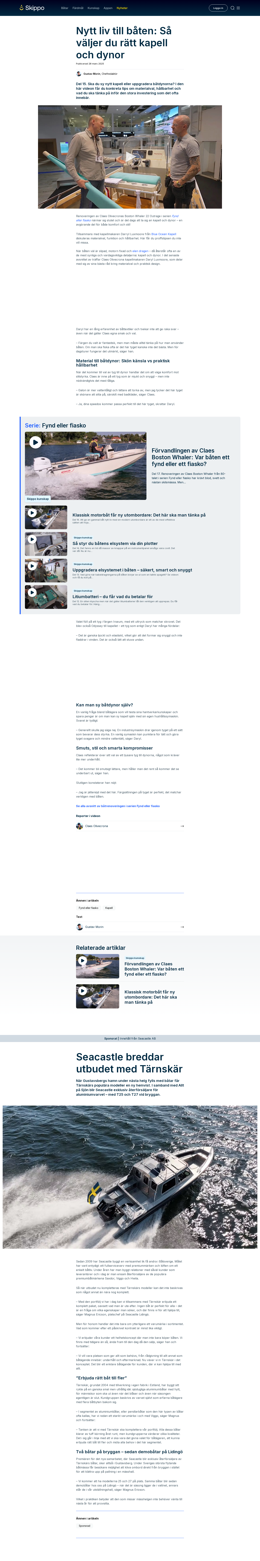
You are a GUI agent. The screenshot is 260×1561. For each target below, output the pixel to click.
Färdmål (78, 8)
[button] (130, 156)
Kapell (109, 907)
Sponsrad (84, 1525)
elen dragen (140, 251)
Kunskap (93, 8)
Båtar (64, 8)
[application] (130, 157)
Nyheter (122, 8)
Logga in (218, 8)
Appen (108, 8)
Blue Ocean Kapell (163, 234)
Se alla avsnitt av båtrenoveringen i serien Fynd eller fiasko (118, 806)
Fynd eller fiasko (88, 907)
